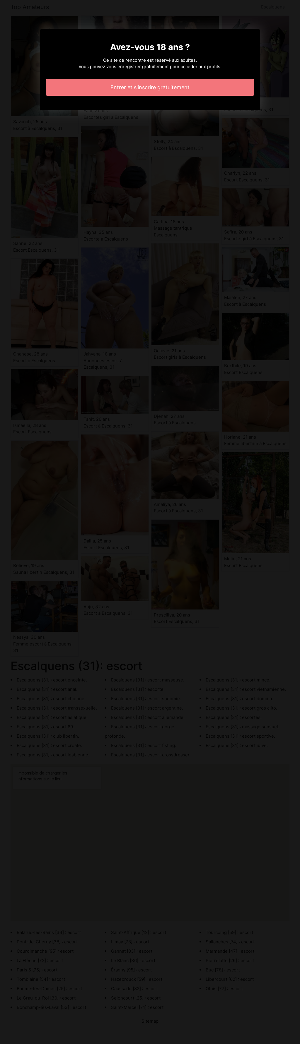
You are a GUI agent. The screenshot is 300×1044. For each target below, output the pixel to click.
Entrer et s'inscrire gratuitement (150, 87)
